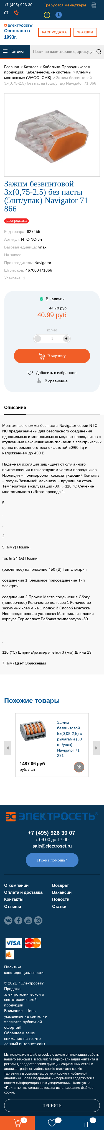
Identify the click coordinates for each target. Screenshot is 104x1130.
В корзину (56, 356)
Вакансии (62, 892)
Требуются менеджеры (65, 5)
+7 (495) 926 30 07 (51, 833)
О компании (16, 885)
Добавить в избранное (56, 372)
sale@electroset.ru (52, 846)
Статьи (59, 906)
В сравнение (56, 381)
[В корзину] (79, 767)
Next (96, 748)
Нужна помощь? (52, 860)
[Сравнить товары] (86, 1123)
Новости (60, 899)
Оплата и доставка (23, 892)
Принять (52, 1105)
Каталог (31, 67)
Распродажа (54, 32)
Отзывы (12, 906)
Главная (11, 67)
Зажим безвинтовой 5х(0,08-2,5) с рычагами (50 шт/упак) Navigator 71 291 (69, 739)
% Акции (85, 32)
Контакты (14, 899)
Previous (7, 748)
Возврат (60, 885)
